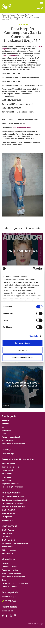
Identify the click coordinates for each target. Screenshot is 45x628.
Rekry (4, 580)
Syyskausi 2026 (8, 440)
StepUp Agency (8, 530)
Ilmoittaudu (6, 477)
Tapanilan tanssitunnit (11, 437)
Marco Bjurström (9, 553)
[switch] (39, 313)
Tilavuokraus (7, 533)
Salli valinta (22, 350)
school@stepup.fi (9, 597)
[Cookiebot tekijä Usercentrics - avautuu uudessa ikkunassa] (32, 268)
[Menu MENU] (41, 3)
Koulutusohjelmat (11, 492)
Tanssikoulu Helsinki (10, 570)
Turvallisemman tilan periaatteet (15, 583)
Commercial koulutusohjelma (13, 507)
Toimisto (5, 563)
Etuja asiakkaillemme (10, 484)
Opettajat (7, 449)
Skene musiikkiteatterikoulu (13, 497)
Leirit (4, 434)
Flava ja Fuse (7, 517)
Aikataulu (5, 420)
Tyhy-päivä (6, 537)
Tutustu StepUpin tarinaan (12, 487)
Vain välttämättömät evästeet (22, 357)
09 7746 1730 (10, 601)
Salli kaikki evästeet (22, 343)
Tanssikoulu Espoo (9, 567)
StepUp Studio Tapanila (11, 573)
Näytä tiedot (33, 336)
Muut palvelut (9, 526)
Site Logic (40, 624)
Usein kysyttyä (8, 480)
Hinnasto (5, 424)
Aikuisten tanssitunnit (11, 464)
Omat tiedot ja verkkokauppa (13, 444)
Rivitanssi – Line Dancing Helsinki (15, 543)
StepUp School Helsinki (22, 128)
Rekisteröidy (7, 473)
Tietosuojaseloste (9, 587)
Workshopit (6, 430)
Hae (38, 8)
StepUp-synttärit (8, 540)
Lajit (3, 427)
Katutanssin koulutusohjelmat (14, 503)
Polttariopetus (8, 547)
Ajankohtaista (9, 606)
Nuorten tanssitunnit (10, 467)
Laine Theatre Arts (9, 56)
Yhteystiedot (9, 559)
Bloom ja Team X (8, 513)
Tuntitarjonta (9, 416)
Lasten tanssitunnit (10, 470)
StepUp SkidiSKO (8, 510)
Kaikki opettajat (8, 454)
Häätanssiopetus (9, 550)
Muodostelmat (8, 520)
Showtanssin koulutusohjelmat (14, 500)
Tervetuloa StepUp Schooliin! (18, 459)
